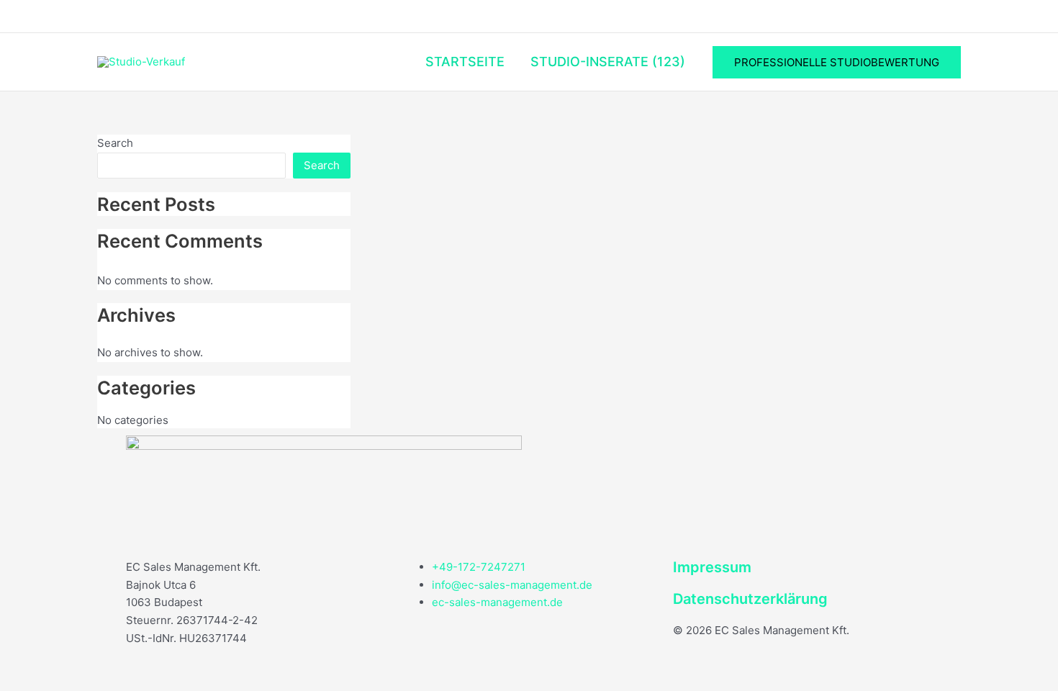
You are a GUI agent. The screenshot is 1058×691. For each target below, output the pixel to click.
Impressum (712, 567)
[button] (837, 62)
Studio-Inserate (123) (607, 61)
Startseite (465, 61)
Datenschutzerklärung (750, 599)
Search (115, 143)
